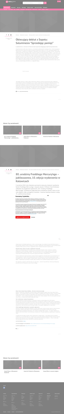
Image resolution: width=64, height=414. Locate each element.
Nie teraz (33, 217)
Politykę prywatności (33, 201)
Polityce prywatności (33, 213)
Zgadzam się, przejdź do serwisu (22, 217)
